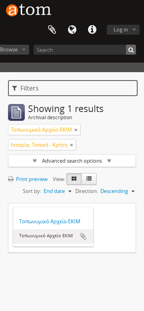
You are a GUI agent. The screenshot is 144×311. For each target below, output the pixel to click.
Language (72, 30)
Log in (121, 29)
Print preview (31, 179)
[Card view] (74, 179)
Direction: (86, 191)
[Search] (131, 50)
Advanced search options (72, 160)
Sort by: (32, 191)
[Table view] (89, 179)
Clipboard (52, 30)
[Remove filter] (76, 130)
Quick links (92, 30)
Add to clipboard (83, 236)
